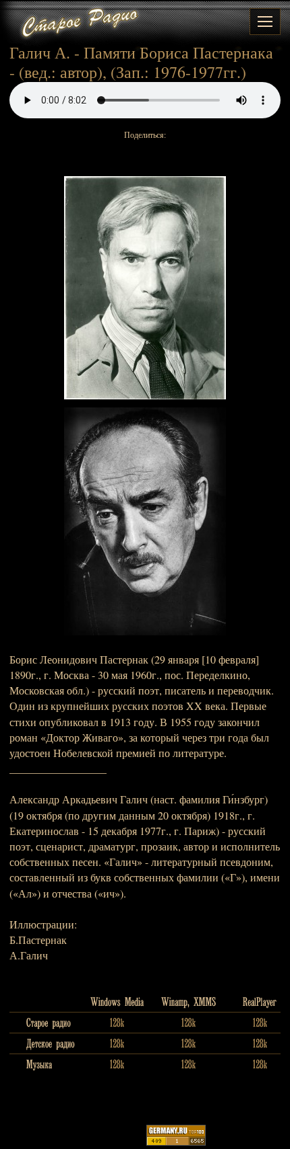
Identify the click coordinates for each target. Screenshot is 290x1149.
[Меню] (265, 21)
